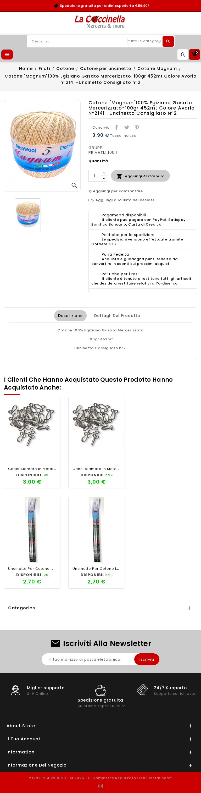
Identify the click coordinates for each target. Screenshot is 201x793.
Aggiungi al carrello (140, 176)
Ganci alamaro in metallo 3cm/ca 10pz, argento (54, 468)
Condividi (117, 128)
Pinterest (137, 128)
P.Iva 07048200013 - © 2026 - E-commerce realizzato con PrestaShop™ (100, 777)
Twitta (127, 128)
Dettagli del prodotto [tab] (117, 315)
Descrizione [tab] (70, 315)
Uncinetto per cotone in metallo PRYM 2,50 (49, 568)
